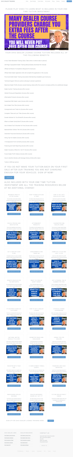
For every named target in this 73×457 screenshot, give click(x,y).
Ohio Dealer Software (24, 445)
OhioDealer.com (20, 451)
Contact (49, 451)
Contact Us (44, 445)
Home (27, 1)
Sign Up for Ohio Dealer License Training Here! (25, 420)
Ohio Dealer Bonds (23, 442)
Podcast (63, 1)
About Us (27, 451)
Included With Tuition (36, 214)
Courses (33, 451)
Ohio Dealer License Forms (25, 435)
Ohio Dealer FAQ (7, 445)
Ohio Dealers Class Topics (25, 437)
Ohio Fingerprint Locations (25, 440)
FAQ (44, 451)
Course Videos (40, 1)
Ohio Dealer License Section (9, 435)
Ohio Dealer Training (8, 1)
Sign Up (9, 177)
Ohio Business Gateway (8, 437)
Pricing (53, 1)
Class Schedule (33, 1)
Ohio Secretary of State (8, 440)
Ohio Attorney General (8, 442)
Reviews (58, 1)
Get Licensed (39, 451)
